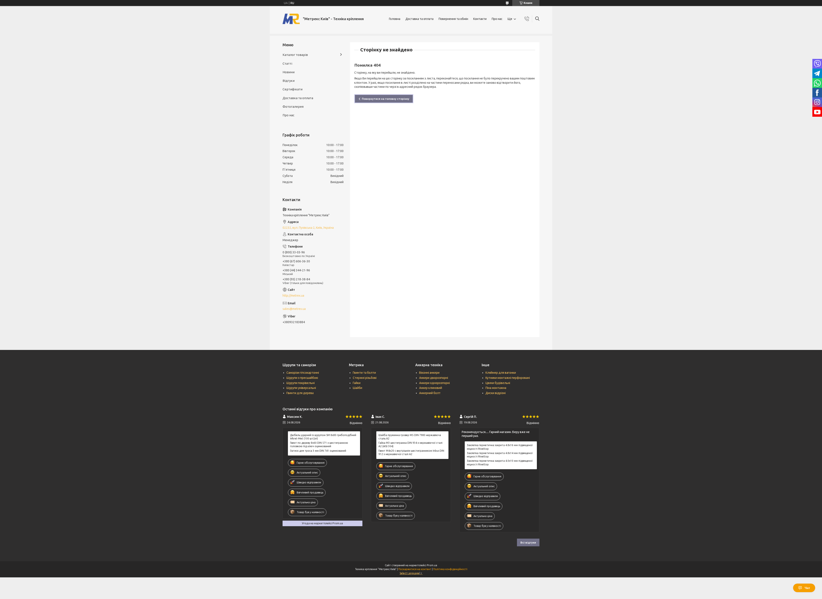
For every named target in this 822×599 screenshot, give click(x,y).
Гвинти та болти (364, 372)
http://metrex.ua (293, 295)
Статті (287, 63)
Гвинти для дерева (300, 393)
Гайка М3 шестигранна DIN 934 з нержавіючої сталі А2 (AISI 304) (410, 444)
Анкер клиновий (430, 388)
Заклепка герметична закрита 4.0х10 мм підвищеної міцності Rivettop (500, 462)
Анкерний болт (430, 393)
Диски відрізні (495, 393)
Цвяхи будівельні (497, 383)
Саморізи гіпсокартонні (302, 372)
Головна (394, 19)
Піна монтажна (495, 388)
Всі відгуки (528, 542)
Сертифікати (292, 89)
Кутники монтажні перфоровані (507, 377)
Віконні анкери (429, 372)
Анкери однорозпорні (434, 383)
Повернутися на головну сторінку (385, 98)
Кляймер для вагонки (500, 372)
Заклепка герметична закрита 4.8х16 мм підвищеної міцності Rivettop (500, 447)
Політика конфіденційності (450, 569)
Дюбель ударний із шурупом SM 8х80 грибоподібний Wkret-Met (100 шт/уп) (323, 437)
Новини (289, 72)
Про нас (497, 19)
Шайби (357, 388)
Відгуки (289, 80)
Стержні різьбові (365, 377)
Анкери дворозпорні (433, 377)
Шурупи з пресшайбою (302, 377)
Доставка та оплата (419, 19)
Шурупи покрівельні (300, 383)
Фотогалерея (293, 106)
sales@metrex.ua (294, 309)
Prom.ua (432, 565)
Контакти (480, 19)
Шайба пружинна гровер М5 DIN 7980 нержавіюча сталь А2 (409, 437)
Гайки (356, 383)
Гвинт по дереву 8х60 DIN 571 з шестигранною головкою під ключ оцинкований (319, 444)
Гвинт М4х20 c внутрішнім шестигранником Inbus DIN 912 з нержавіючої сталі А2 (411, 452)
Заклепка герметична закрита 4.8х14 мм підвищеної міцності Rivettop (500, 455)
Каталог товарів (295, 55)
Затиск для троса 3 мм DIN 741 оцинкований (318, 450)
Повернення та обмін (453, 19)
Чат (807, 588)
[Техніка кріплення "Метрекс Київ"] (291, 18)
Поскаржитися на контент (414, 569)
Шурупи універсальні (301, 388)
